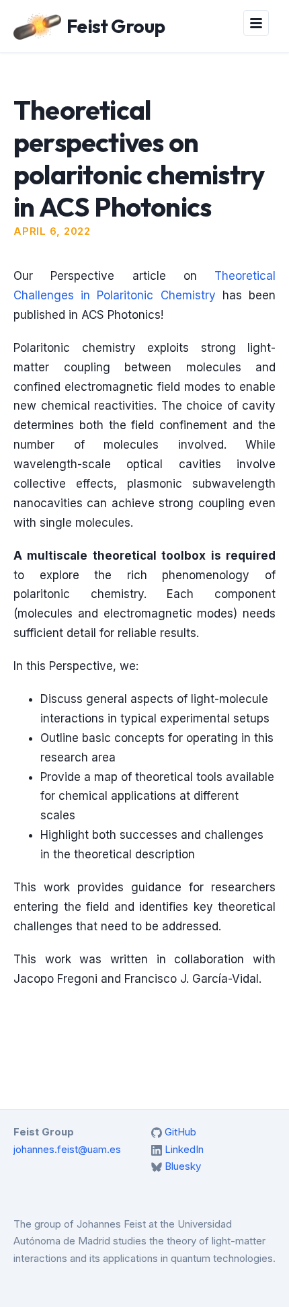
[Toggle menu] (256, 23)
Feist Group (116, 26)
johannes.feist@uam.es (67, 1149)
